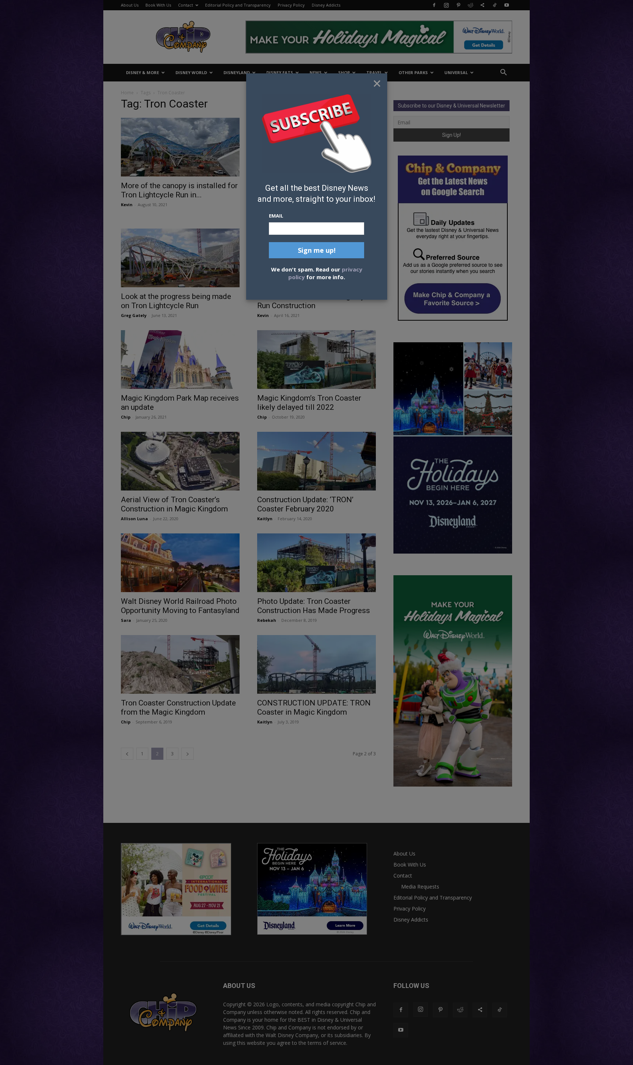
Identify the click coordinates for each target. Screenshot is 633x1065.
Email (276, 215)
